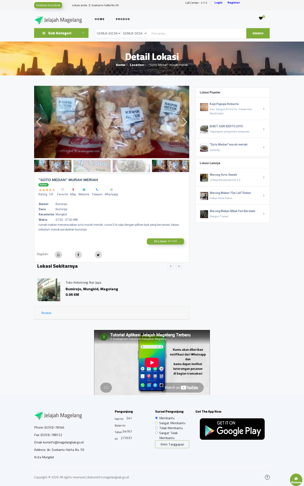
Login (218, 2)
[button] (184, 122)
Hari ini (119, 419)
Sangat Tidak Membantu (168, 435)
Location (137, 64)
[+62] (97, 189)
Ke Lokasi (165, 241)
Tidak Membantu (171, 427)
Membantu (167, 418)
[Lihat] (111, 122)
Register (233, 2)
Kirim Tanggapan (172, 444)
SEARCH (258, 33)
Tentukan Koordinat (48, 5)
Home (100, 19)
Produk (123, 19)
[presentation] (171, 266)
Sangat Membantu (172, 422)
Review (46, 313)
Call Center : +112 (196, 3)
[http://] (84, 189)
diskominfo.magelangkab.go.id (108, 477)
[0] (261, 18)
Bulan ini (120, 425)
